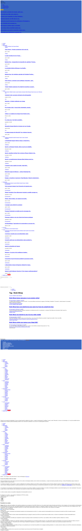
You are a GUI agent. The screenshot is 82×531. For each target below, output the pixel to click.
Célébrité (14, 295)
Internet (6, 390)
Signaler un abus (6, 346)
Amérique (6, 363)
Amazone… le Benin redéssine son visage (15, 101)
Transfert (6, 387)
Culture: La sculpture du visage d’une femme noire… (17, 113)
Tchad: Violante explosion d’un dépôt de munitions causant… (20, 86)
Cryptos (6, 398)
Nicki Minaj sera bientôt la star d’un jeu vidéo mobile (25, 314)
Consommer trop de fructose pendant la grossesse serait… (19, 258)
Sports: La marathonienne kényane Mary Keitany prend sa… (19, 159)
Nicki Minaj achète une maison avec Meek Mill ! (23, 322)
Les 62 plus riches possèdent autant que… (10, 27)
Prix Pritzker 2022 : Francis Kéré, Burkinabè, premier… (18, 107)
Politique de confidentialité (7, 343)
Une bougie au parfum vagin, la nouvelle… (10, 25)
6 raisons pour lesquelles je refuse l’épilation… (11, 16)
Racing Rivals (34, 319)
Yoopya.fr (27, 340)
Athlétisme (7, 138)
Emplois (6, 399)
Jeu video (26, 319)
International (5, 45)
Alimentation (7, 231)
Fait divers (7, 405)
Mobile (6, 392)
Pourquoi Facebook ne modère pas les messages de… (18, 211)
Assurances (7, 397)
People (16, 320)
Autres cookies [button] (3, 526)
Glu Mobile (23, 319)
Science (6, 394)
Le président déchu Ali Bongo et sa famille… (15, 68)
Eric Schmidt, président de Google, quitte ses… (11, 12)
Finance (6, 400)
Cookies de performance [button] (4, 515)
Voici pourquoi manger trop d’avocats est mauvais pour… (18, 186)
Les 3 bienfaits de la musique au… (8, 23)
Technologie (5, 388)
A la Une (10, 295)
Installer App (6, 275)
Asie (6, 364)
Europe (6, 365)
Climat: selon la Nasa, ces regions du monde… (16, 198)
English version (5, 7)
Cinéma (6, 371)
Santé (6, 407)
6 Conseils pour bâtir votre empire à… (9, 14)
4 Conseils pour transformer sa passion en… (11, 32)
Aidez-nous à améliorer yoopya (8, 345)
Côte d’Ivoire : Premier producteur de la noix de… (17, 49)
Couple (10, 320)
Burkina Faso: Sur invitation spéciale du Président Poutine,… (19, 74)
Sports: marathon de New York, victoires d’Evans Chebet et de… (20, 153)
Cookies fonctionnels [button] (4, 512)
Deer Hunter (14, 319)
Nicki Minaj (20, 303)
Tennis (6, 386)
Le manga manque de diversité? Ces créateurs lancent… (18, 132)
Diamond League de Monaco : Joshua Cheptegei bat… (18, 171)
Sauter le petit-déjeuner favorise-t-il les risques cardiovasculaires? (21, 271)
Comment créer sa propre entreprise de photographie (18, 95)
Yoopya (11, 300)
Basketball (7, 382)
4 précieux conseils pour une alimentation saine (16, 233)
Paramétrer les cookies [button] (5, 495)
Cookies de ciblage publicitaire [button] (5, 522)
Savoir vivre (7, 378)
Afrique (6, 47)
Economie (4, 227)
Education (6, 403)
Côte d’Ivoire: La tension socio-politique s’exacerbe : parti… (19, 80)
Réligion (6, 406)
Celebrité (10, 303)
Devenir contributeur (6, 344)
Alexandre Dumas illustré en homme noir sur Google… (18, 126)
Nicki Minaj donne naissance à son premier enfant (24, 298)
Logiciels (6, 391)
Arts (5, 92)
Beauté (6, 369)
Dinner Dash (18, 319)
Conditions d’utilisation (7, 342)
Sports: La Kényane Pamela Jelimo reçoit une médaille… (18, 146)
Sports (4, 136)
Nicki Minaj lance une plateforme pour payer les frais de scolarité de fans (31, 307)
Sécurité (6, 393)
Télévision (7, 379)
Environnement (7, 184)
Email (4, 44)
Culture (4, 90)
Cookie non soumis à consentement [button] (6, 508)
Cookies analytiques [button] (4, 518)
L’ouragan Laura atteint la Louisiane (13, 204)
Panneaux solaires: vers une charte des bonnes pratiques (19, 217)
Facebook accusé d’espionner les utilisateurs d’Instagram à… (15, 21)
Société (6, 408)
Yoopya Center (5, 5)
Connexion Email (6, 6)
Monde (6, 366)
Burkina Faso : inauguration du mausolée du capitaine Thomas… (20, 62)
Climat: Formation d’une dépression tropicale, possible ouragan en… (21, 192)
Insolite (6, 404)
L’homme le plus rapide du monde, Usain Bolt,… (16, 165)
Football (6, 383)
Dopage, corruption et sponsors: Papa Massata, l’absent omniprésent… (22, 178)
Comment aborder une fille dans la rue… (10, 18)
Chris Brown (11, 326)
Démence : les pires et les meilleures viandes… (16, 252)
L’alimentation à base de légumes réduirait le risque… (18, 265)
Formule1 (6, 384)
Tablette (6, 395)
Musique (20, 295)
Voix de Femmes (8, 409)
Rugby (6, 385)
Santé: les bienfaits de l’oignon (12, 246)
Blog (3, 4)
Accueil (4, 43)
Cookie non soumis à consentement (8, 509)
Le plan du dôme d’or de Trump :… (13, 55)
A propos (4, 341)
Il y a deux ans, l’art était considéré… (14, 120)
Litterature (7, 374)
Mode (6, 375)
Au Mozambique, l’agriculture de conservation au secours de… (20, 223)
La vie (4, 229)
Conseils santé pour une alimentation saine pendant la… (18, 240)
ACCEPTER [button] (11, 495)
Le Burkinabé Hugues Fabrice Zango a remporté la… (17, 140)
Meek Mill (21, 326)
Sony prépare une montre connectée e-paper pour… (13, 30)
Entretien (6, 373)
